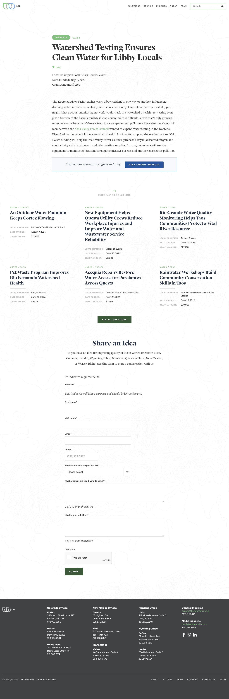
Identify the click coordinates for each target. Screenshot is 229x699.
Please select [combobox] (75, 471)
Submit (74, 572)
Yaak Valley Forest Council (92, 129)
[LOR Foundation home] (12, 6)
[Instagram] (189, 635)
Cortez (24, 208)
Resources (208, 679)
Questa (99, 208)
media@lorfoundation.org (194, 624)
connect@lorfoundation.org (195, 611)
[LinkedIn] (195, 635)
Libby (59, 67)
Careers (192, 679)
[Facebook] (184, 635)
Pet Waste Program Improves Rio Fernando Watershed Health (39, 278)
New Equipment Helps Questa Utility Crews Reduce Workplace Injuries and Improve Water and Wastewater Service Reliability (113, 226)
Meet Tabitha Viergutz (144, 165)
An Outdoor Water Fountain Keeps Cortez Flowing (38, 215)
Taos (172, 208)
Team (180, 679)
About (155, 679)
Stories (168, 679)
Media (223, 679)
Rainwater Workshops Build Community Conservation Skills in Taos (188, 278)
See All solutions (114, 320)
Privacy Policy (27, 679)
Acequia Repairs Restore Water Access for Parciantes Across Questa (113, 278)
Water (76, 38)
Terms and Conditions (46, 679)
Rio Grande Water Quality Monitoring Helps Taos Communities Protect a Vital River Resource (188, 220)
